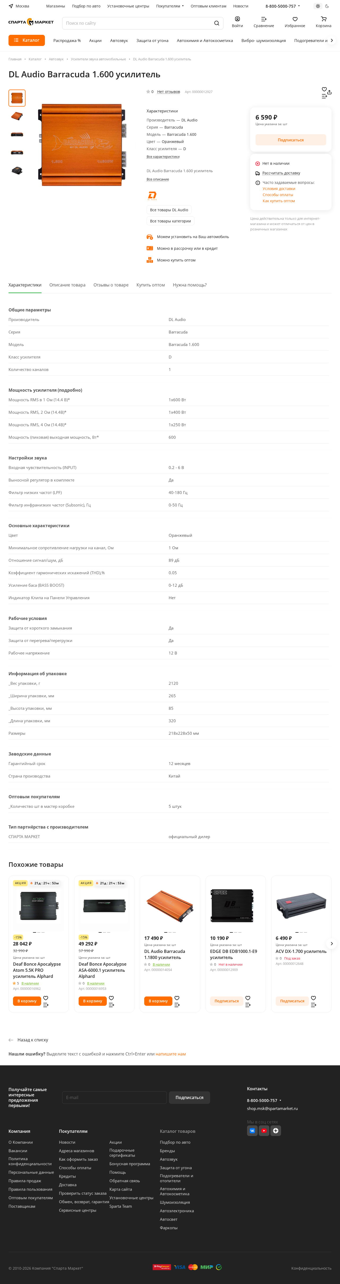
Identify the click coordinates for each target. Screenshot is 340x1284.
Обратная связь (124, 1180)
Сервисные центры (77, 1210)
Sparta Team (120, 1206)
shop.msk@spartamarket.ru (272, 1108)
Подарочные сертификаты (122, 1152)
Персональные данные (31, 1172)
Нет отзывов (168, 91)
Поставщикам (21, 1206)
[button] (331, 943)
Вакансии (17, 1150)
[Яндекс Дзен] (275, 1130)
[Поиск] (216, 23)
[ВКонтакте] (252, 1130)
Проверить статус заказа (83, 1193)
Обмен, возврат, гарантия (84, 1201)
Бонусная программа (129, 1163)
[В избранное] (324, 89)
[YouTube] (264, 1130)
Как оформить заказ (78, 1159)
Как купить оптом (279, 200)
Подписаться (189, 1097)
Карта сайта (120, 1189)
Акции (115, 1142)
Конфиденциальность (311, 1268)
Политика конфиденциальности (30, 1161)
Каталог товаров (178, 1131)
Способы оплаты (278, 194)
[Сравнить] (324, 96)
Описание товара (67, 285)
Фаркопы (169, 1227)
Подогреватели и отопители (176, 1178)
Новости (67, 1142)
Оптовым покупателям (30, 1197)
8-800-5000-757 (281, 6)
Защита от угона (176, 1167)
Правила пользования (30, 1189)
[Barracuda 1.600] (82, 145)
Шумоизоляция (175, 1202)
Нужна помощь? (190, 285)
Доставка (67, 1184)
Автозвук (169, 1159)
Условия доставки (279, 188)
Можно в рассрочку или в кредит (187, 248)
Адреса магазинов (76, 1150)
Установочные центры (131, 1197)
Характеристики (24, 285)
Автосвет (168, 1219)
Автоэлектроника (177, 1210)
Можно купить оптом (176, 260)
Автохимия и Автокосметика (174, 1191)
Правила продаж (24, 1180)
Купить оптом (151, 285)
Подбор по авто (175, 1142)
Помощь (117, 1172)
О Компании (20, 1142)
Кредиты (67, 1176)
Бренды (167, 1150)
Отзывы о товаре (111, 285)
